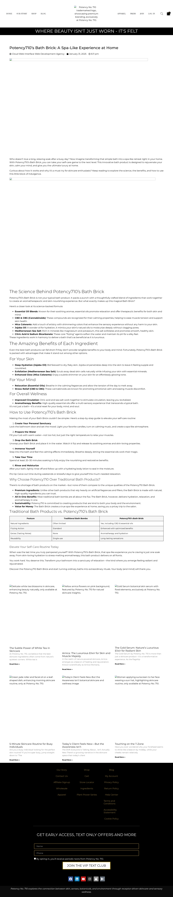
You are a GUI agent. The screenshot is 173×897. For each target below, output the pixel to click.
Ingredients (86, 788)
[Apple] (96, 879)
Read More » (14, 664)
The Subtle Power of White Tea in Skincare (29, 649)
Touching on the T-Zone (129, 743)
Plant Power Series (87, 794)
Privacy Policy (111, 782)
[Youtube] (83, 879)
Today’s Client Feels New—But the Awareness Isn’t (83, 745)
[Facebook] (71, 879)
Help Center (111, 794)
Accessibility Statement (110, 811)
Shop (33, 14)
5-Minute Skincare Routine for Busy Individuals (31, 745)
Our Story (21, 14)
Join (142, 14)
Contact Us (62, 776)
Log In (151, 14)
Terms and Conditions (109, 802)
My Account (111, 776)
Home (9, 14)
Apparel (121, 14)
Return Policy (111, 788)
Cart (87, 776)
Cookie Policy (111, 818)
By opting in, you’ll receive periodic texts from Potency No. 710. (70, 859)
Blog (43, 14)
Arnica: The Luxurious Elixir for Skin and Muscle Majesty (86, 655)
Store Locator (87, 782)
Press (133, 14)
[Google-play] (102, 879)
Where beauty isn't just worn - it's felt (86, 31)
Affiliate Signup (62, 782)
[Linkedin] (77, 879)
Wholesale (61, 788)
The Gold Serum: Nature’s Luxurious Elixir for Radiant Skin (137, 649)
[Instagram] (90, 879)
